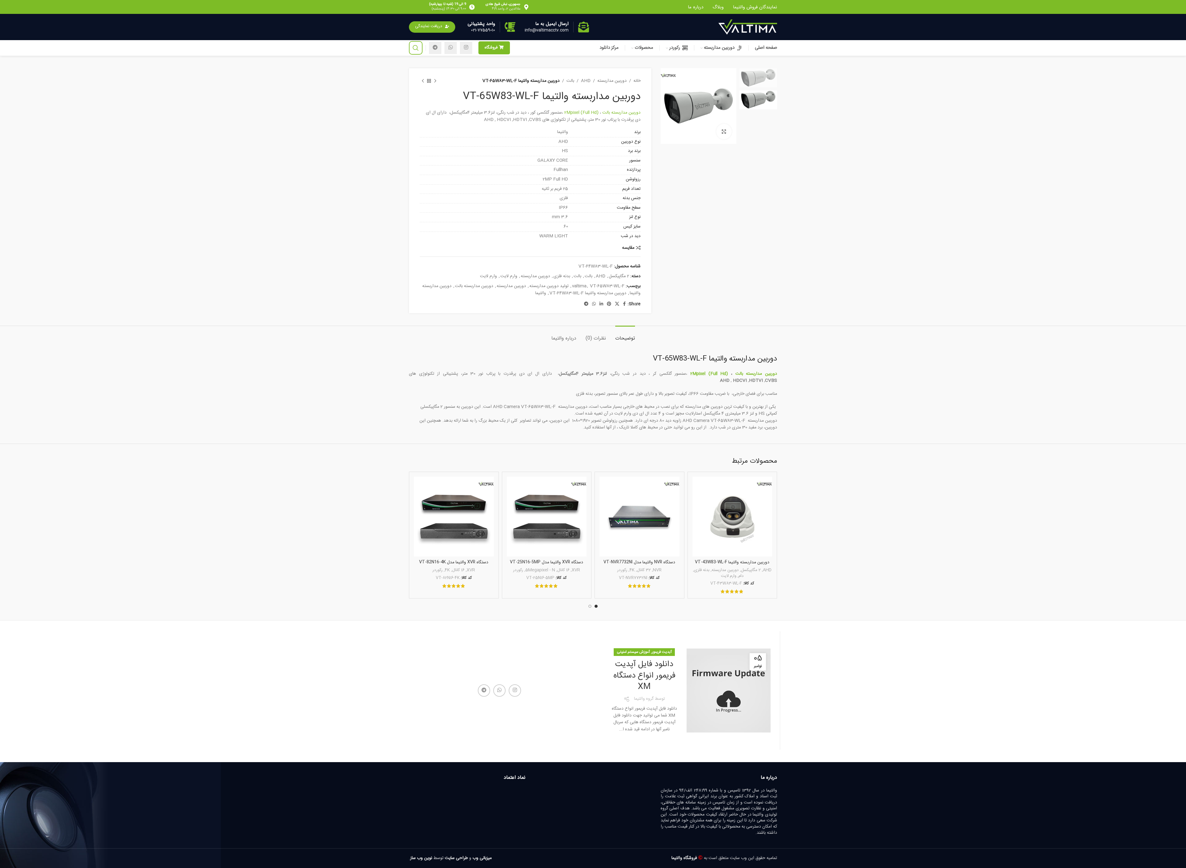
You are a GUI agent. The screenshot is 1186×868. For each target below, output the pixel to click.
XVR (576, 570)
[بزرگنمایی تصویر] (724, 131)
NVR (657, 570)
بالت (570, 81)
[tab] (625, 335)
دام (741, 576)
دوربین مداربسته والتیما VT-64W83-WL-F (587, 293)
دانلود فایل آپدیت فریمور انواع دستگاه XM (644, 676)
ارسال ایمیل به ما (552, 23)
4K (632, 570)
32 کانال (644, 570)
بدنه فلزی (561, 276)
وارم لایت (508, 276)
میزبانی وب (482, 858)
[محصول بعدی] (423, 81)
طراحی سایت (456, 858)
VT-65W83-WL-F (607, 286)
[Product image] (732, 517)
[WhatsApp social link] (450, 48)
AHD (586, 81)
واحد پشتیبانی (481, 23)
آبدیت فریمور (662, 652)
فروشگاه (491, 47)
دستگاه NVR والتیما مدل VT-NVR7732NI (639, 562)
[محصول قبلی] (435, 81)
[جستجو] (416, 48)
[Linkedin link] (601, 304)
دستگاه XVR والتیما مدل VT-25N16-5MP (546, 562)
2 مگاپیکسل (619, 276)
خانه (637, 81)
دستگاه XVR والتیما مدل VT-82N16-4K (453, 562)
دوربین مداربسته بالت (621, 112)
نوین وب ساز (421, 858)
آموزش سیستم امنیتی (633, 652)
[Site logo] (747, 27)
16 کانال (563, 570)
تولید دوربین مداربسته (549, 286)
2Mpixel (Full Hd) (581, 112)
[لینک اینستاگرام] (466, 48)
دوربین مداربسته (612, 81)
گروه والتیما (644, 699)
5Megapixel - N (540, 570)
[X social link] (617, 304)
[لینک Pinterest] (609, 304)
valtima (579, 286)
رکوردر (622, 570)
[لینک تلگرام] (435, 48)
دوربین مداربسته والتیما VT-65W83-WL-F (715, 359)
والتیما (540, 293)
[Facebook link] (624, 304)
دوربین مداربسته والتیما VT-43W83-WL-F (732, 562)
